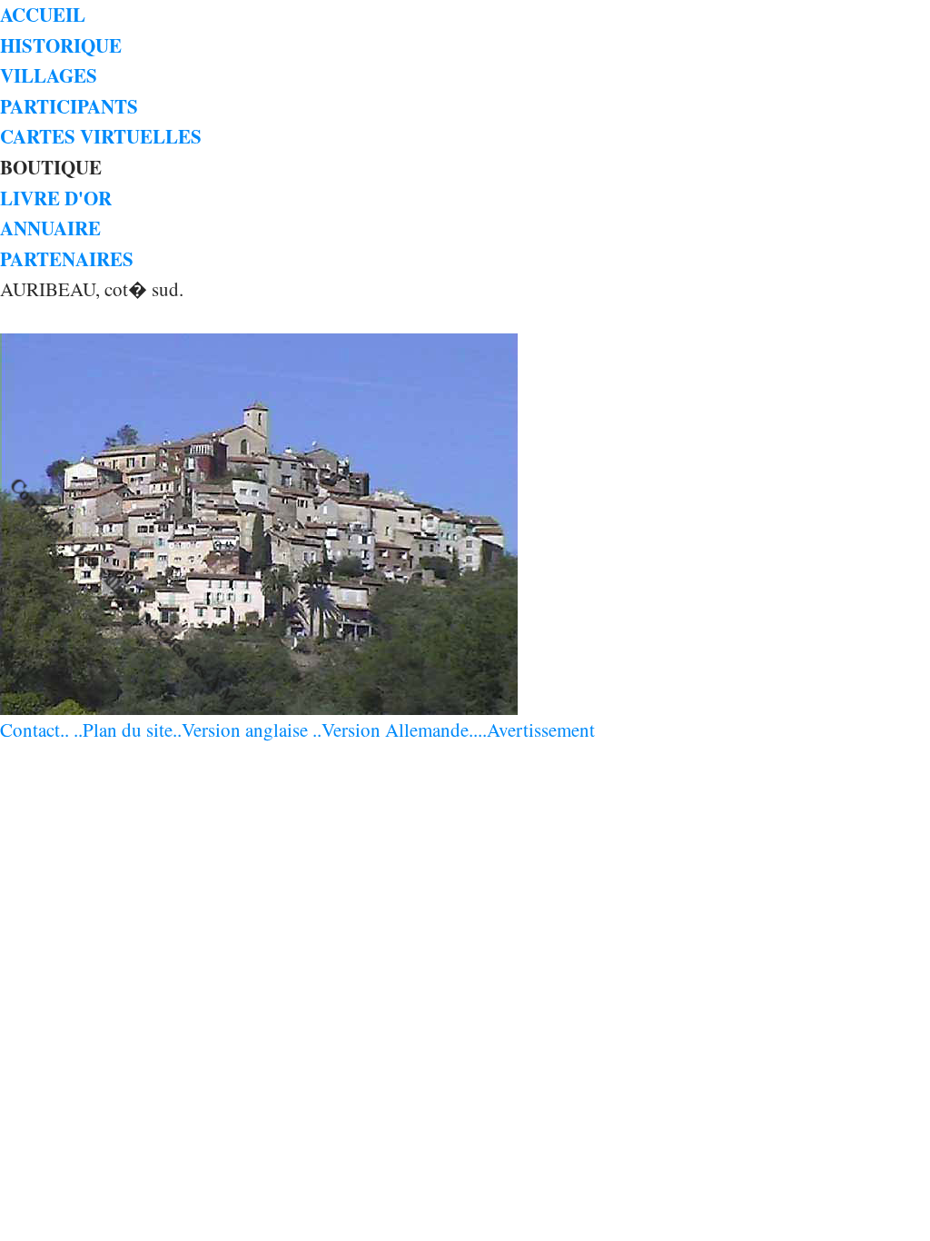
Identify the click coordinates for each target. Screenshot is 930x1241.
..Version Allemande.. (395, 729)
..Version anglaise (240, 729)
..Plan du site (123, 729)
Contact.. (34, 729)
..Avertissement (536, 729)
